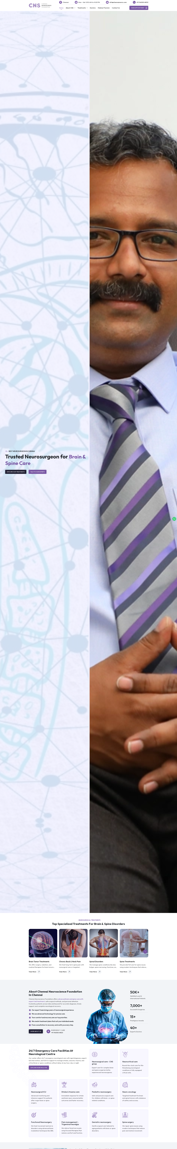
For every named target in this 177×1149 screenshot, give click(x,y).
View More (32, 972)
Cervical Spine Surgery (98, 961)
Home (61, 8)
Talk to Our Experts (37, 472)
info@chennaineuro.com (118, 2)
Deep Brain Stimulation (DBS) (71, 961)
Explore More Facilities (39, 1067)
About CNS (69, 8)
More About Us (36, 1031)
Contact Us (116, 8)
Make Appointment (137, 8)
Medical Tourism (104, 8)
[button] (145, 951)
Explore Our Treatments (16, 472)
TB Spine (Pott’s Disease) (130, 961)
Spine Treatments (36, 961)
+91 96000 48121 (142, 2)
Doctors (93, 8)
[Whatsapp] (174, 519)
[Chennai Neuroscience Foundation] (40, 5)
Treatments (82, 8)
